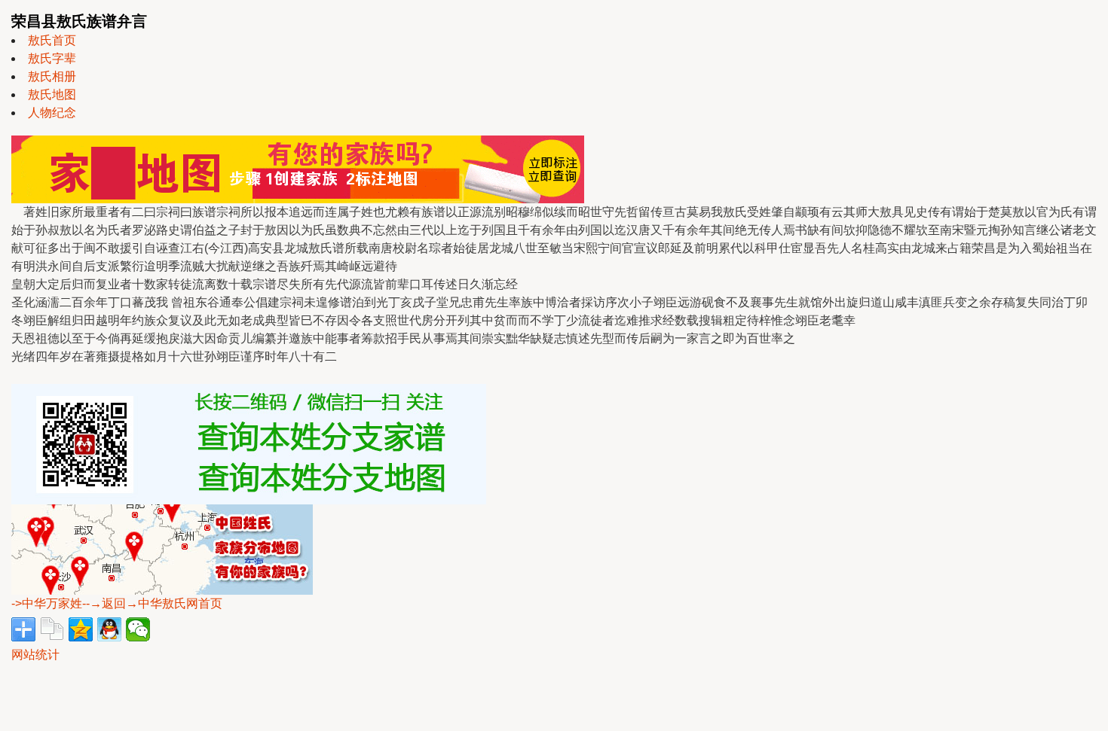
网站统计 (35, 654)
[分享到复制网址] (52, 629)
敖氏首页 (52, 40)
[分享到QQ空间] (81, 629)
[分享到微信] (138, 629)
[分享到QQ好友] (109, 629)
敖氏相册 (52, 76)
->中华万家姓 (46, 603)
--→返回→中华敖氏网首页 (152, 603)
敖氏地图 (52, 94)
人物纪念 (52, 112)
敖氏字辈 (52, 58)
